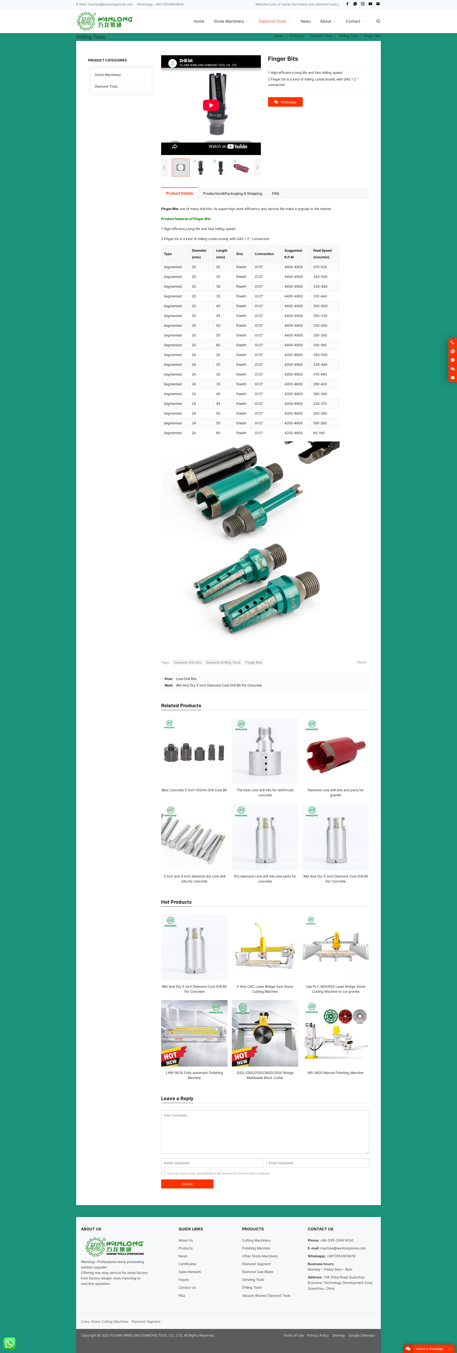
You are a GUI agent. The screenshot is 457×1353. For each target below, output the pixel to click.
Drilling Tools (252, 1287)
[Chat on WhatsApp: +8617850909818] (452, 351)
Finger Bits (253, 662)
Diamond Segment (256, 1264)
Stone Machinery (108, 75)
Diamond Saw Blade (257, 1272)
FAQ (182, 1295)
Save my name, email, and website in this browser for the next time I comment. (218, 1173)
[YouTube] (370, 5)
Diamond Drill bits (187, 662)
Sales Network (190, 1272)
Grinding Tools (253, 1280)
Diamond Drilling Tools (223, 662)
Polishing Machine (256, 1248)
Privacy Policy (318, 1335)
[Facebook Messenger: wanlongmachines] (452, 360)
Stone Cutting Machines (109, 1321)
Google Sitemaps (361, 1335)
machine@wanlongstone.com (110, 4)
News (183, 1256)
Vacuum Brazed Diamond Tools (266, 1295)
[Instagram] (363, 5)
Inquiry (184, 1280)
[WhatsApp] (355, 5)
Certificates (187, 1264)
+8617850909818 (341, 1256)
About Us (186, 1240)
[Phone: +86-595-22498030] (452, 342)
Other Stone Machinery (260, 1256)
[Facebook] (347, 5)
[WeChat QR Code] (452, 369)
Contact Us (187, 1287)
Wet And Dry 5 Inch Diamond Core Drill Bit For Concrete (219, 685)
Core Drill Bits (186, 679)
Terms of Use (293, 1335)
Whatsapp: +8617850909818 (160, 4)
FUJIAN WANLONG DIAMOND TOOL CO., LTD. (146, 1335)
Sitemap (338, 1335)
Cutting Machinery (256, 1240)
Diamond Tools (106, 86)
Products (186, 1248)
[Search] (378, 21)
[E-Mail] (378, 5)
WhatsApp (288, 102)
